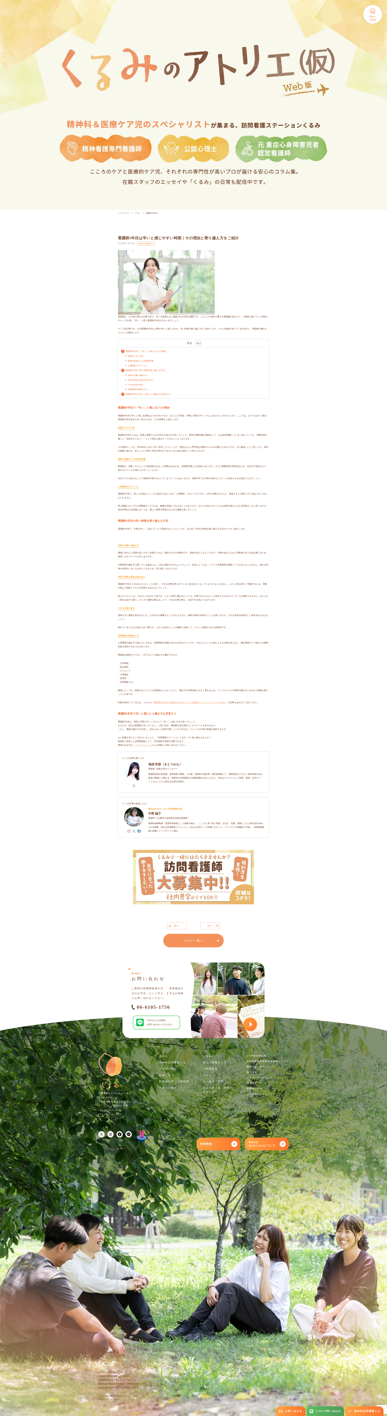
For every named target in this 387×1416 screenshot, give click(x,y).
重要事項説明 (254, 1088)
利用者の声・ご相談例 (174, 1081)
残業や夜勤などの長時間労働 (140, 361)
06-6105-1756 (153, 1007)
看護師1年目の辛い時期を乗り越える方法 (145, 370)
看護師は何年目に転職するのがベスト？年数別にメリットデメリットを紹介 (190, 702)
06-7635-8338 (113, 1114)
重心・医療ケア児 (215, 1062)
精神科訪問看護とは (146, 244)
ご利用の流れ (168, 1069)
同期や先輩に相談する (137, 375)
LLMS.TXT (115, 1399)
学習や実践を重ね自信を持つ (140, 380)
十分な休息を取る (135, 385)
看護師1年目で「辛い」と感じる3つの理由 (146, 351)
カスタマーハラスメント (261, 1094)
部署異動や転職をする (137, 389)
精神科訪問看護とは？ (174, 1062)
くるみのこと (212, 1056)
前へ (177, 925)
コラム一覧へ (193, 940)
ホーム (163, 1056)
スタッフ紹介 (168, 1087)
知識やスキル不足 (135, 356)
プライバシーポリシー (260, 1078)
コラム (137, 213)
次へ (210, 925)
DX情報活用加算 (257, 1056)
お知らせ (165, 1075)
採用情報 (252, 1072)
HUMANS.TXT (103, 1399)
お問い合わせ (293, 1411)
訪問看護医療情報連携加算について (268, 1061)
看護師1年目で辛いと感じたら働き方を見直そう (148, 394)
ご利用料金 (210, 1069)
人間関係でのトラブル (137, 366)
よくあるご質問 (213, 1081)
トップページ (123, 213)
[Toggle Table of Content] (197, 343)
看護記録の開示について (261, 1067)
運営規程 (252, 1083)
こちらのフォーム (143, 745)
